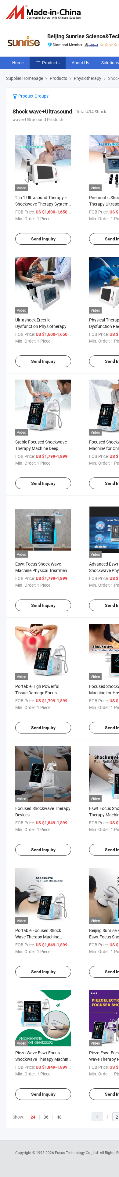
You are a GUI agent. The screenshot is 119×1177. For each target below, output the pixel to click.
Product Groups (33, 96)
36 (46, 1117)
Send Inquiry (43, 238)
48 (59, 1117)
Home (17, 62)
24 (33, 1117)
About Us (80, 62)
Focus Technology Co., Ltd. (77, 1152)
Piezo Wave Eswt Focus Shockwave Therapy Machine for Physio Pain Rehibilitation (42, 1059)
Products (51, 62)
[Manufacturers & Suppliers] (44, 12)
